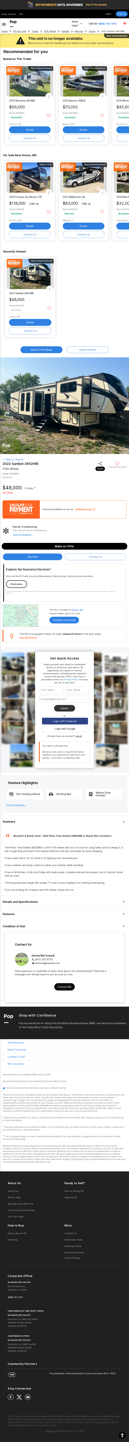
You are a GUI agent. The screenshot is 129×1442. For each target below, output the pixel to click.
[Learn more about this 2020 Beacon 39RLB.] (83, 81)
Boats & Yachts (9, 14)
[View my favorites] (124, 23)
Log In (108, 14)
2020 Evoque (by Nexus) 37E (25, 196)
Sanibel (65, 31)
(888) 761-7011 (107, 23)
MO (81, 609)
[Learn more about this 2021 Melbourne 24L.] (83, 177)
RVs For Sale (19, 31)
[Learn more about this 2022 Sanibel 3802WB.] (30, 274)
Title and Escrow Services (21, 1210)
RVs (21, 14)
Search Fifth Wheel (41, 349)
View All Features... (23, 534)
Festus (92, 31)
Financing (13, 1239)
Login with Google (65, 728)
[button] (122, 1435)
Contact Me (64, 986)
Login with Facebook (65, 721)
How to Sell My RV (74, 1191)
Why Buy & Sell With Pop (20, 1203)
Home (5, 31)
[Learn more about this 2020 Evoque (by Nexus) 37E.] (29, 177)
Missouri (79, 31)
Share (100, 468)
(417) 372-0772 (44, 959)
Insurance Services (74, 1252)
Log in (78, 736)
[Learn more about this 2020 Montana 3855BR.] (29, 81)
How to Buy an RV (17, 1233)
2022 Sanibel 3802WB (21, 293)
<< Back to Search (13, 459)
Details (30, 129)
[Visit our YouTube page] (28, 1397)
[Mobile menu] (4, 23)
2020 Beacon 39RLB (74, 100)
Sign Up (122, 14)
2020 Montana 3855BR (22, 100)
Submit (64, 708)
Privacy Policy (70, 679)
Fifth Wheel (50, 31)
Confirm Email (54, 704)
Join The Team (16, 1216)
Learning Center (73, 1246)
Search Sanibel (87, 349)
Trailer (35, 31)
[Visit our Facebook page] (11, 1397)
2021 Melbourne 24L (74, 196)
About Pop (13, 1191)
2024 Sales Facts (73, 1239)
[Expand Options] (49, 96)
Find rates (17, 584)
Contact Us (30, 138)
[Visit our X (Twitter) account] (19, 1397)
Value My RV (70, 1197)
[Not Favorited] (49, 115)
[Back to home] (13, 23)
